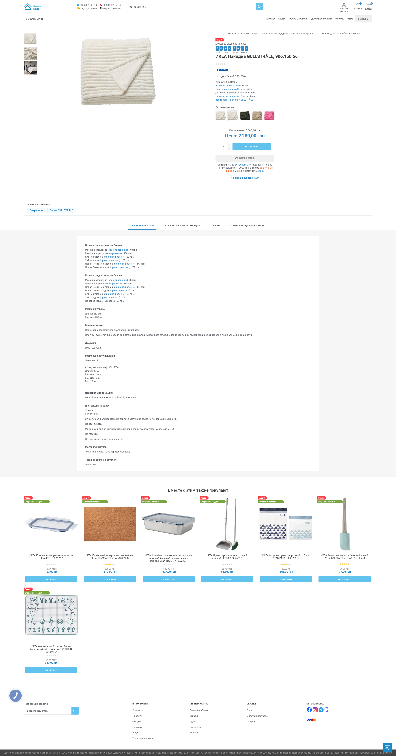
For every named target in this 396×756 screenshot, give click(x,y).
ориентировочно (117, 249)
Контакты (137, 710)
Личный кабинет (344, 10)
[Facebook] (309, 709)
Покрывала (36, 210)
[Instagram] (315, 709)
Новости (137, 716)
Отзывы (215, 225)
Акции (281, 19)
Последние (196, 727)
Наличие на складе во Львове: (232, 96)
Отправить (75, 711)
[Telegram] (321, 709)
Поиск (259, 6)
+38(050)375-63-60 (111, 5)
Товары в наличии (298, 19)
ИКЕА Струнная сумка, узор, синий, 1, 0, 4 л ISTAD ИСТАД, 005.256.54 (285, 557)
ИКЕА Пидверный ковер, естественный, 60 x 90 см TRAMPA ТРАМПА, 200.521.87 (110, 557)
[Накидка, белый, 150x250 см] (220, 115)
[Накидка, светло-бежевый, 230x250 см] (257, 115)
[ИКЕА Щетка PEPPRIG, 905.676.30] (227, 524)
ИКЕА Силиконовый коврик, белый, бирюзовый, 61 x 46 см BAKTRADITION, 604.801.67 (51, 649)
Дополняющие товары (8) (248, 225)
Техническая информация (181, 225)
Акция (219, 40)
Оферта (251, 721)
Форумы (339, 19)
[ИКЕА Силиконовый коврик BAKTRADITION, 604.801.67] (51, 615)
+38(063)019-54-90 (88, 8)
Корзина (194, 732)
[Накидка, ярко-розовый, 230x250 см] (269, 115)
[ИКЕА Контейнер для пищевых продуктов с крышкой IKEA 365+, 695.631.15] (168, 524)
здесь (260, 170)
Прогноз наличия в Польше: (231, 89)
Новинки (270, 19)
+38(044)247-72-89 (111, 8)
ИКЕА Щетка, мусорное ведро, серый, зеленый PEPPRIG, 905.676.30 (227, 557)
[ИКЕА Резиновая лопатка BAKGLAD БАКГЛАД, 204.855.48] (344, 524)
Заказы (194, 716)
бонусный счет (243, 164)
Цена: (231, 135)
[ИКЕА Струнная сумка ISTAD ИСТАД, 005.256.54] (286, 524)
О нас (350, 19)
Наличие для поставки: (228, 85)
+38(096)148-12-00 (88, 5)
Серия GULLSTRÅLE (61, 210)
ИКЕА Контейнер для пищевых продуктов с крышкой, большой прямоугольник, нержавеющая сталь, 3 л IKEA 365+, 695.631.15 (169, 559)
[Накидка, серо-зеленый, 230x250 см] (245, 115)
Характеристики (142, 225)
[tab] (142, 226)
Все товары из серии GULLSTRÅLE (234, 99)
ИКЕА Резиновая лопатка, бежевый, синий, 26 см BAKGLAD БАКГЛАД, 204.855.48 (344, 557)
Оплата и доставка (257, 716)
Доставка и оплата (321, 19)
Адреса (194, 721)
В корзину (251, 146)
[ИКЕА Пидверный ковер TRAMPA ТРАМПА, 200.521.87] (110, 524)
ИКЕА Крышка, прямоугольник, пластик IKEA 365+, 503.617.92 (51, 557)
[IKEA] (222, 70)
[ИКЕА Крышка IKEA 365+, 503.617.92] (51, 524)
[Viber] (327, 709)
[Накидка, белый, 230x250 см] (233, 115)
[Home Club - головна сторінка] (32, 6)
